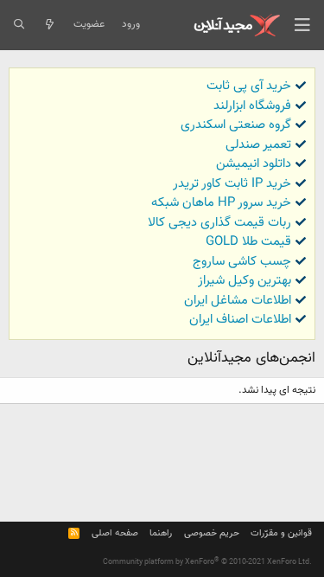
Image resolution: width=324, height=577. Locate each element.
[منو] (302, 25)
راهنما (160, 533)
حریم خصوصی (211, 533)
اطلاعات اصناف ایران (240, 320)
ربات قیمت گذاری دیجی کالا (219, 223)
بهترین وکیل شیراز (244, 281)
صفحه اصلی (115, 533)
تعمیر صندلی (258, 145)
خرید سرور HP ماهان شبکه (221, 203)
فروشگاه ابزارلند (252, 106)
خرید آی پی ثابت (248, 86)
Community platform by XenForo (207, 562)
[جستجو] (18, 25)
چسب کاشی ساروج (242, 262)
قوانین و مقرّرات (281, 533)
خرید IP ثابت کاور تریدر (232, 184)
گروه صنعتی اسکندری (236, 125)
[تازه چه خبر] (49, 25)
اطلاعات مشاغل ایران (237, 301)
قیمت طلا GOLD (248, 242)
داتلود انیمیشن (253, 164)
